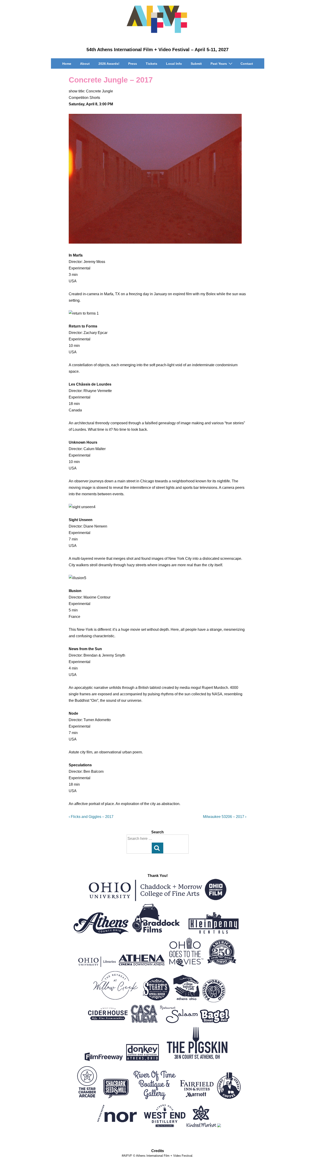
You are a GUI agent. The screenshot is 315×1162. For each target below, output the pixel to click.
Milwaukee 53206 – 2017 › (224, 817)
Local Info (174, 63)
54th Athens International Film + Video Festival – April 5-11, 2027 (157, 49)
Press (132, 63)
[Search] (157, 848)
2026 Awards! (108, 63)
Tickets (151, 63)
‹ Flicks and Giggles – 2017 (91, 817)
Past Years (219, 63)
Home (66, 63)
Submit (196, 63)
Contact (247, 63)
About (85, 63)
